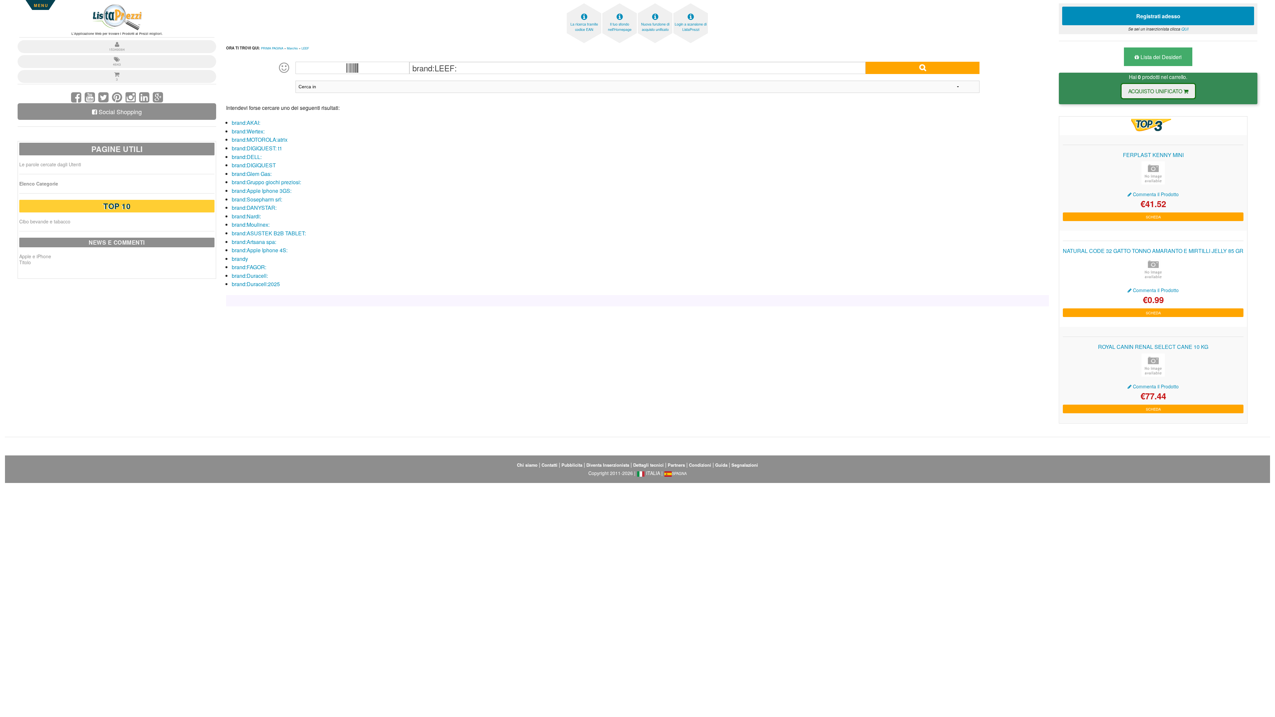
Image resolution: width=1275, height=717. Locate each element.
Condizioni (700, 465)
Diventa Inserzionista (607, 465)
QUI (1184, 29)
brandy (240, 259)
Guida (721, 465)
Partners (676, 465)
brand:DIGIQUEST (254, 165)
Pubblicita (571, 465)
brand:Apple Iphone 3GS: (262, 191)
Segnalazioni (744, 465)
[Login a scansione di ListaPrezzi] (690, 5)
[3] (117, 71)
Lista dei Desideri (1160, 57)
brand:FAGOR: (249, 267)
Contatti (549, 465)
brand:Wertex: (248, 131)
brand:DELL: (247, 157)
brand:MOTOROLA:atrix (260, 139)
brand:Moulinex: (251, 224)
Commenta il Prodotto (1155, 194)
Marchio (292, 48)
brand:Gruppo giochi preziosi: (266, 182)
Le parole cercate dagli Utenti (50, 164)
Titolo (25, 262)
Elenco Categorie (38, 183)
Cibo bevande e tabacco (44, 221)
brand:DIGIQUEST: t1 (257, 148)
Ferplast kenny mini (1153, 155)
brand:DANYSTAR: (254, 207)
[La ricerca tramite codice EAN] (584, 5)
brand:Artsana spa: (254, 242)
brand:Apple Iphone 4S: (260, 250)
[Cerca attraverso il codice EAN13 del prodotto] (352, 68)
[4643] (117, 56)
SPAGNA (679, 473)
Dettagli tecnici (648, 465)
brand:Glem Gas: (252, 174)
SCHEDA (1153, 216)
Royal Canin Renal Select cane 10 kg (1153, 347)
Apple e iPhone (35, 256)
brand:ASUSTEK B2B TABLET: (269, 233)
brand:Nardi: (246, 216)
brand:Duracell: (250, 275)
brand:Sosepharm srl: (257, 199)
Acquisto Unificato (1156, 91)
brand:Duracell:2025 (256, 284)
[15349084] (117, 41)
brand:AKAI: (246, 122)
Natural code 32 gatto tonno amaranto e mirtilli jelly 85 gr (1153, 251)
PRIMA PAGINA (272, 48)
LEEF (305, 48)
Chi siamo (527, 465)
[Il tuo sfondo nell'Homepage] (619, 5)
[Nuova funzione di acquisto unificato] (655, 5)
